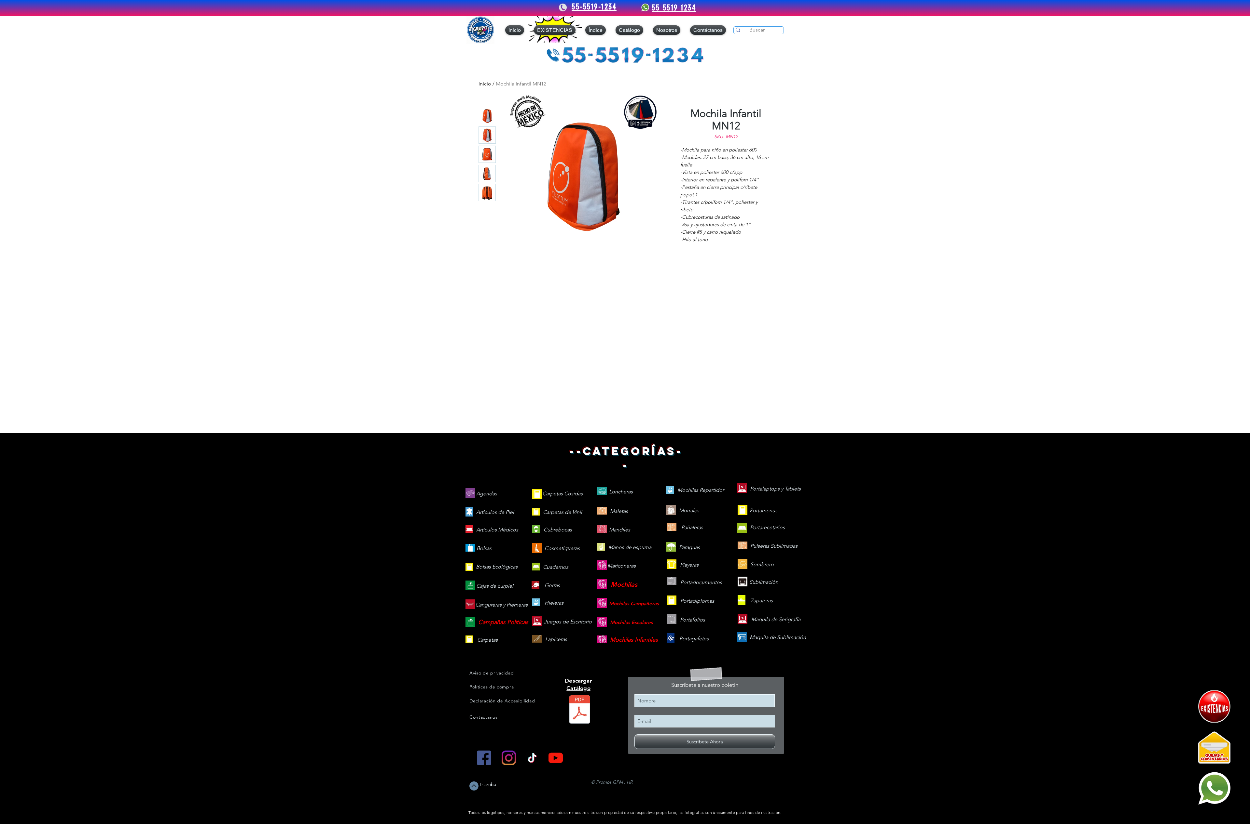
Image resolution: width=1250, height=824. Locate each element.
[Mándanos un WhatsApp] (1214, 788)
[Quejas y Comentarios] (1214, 747)
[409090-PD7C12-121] (1214, 706)
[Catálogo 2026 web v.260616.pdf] (579, 710)
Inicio (485, 84)
